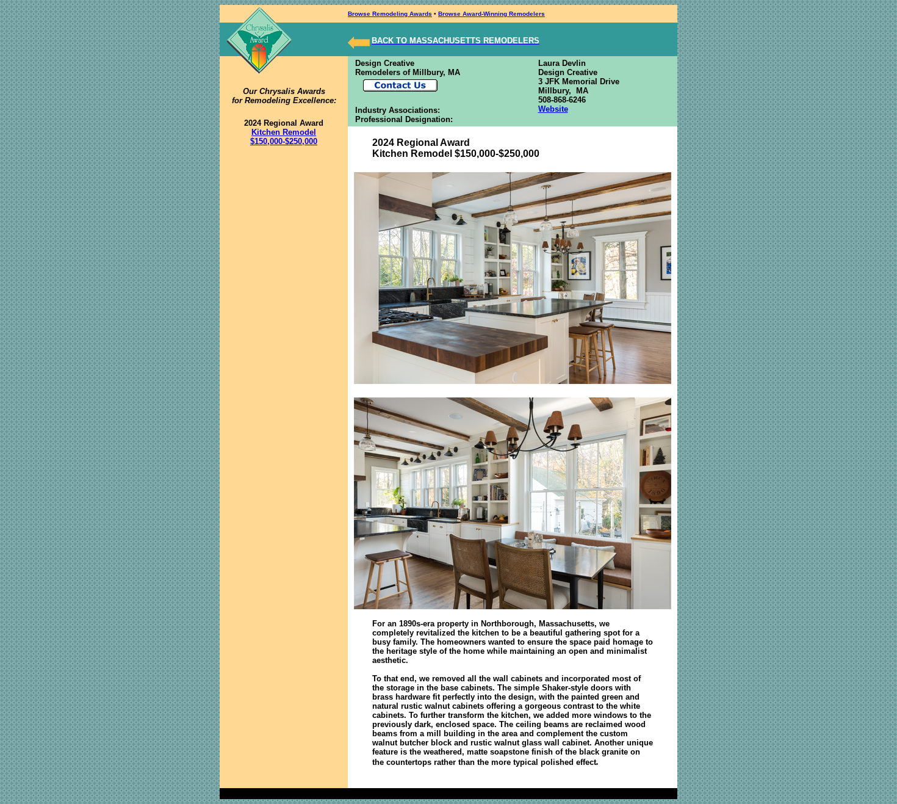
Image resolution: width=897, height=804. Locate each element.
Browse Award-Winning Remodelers (491, 13)
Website (553, 109)
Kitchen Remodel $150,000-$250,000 (283, 137)
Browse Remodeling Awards (390, 13)
